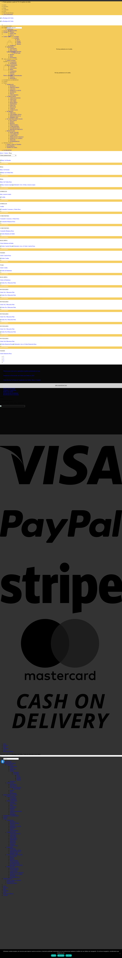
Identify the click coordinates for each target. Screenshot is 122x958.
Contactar (5, 9)
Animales (12, 66)
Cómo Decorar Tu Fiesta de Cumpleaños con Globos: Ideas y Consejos (22, 380)
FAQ (4, 11)
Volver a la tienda (7, 75)
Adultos (12, 32)
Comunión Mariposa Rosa (7, 231)
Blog (4, 8)
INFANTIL (13, 107)
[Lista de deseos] (0, 162)
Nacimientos (13, 57)
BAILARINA (13, 102)
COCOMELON (14, 134)
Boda (11, 56)
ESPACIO (13, 105)
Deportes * (13, 72)
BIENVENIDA (14, 125)
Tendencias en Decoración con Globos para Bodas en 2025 (18, 375)
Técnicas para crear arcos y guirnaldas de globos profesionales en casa (21, 371)
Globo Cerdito (4, 267)
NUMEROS (10, 111)
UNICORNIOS (14, 95)
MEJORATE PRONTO (16, 129)
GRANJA (12, 89)
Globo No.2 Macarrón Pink (7, 304)
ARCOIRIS (13, 101)
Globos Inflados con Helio (10, 59)
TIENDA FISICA (8, 143)
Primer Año (13, 33)
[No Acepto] (120, 953)
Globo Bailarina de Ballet (6, 243)
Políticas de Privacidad (9, 388)
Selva (18, 39)
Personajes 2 (13, 78)
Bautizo (12, 54)
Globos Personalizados (16, 75)
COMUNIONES (14, 126)
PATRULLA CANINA (16, 138)
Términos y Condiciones (9, 390)
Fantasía (12, 74)
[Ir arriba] (0, 756)
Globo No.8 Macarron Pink (7, 341)
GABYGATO (14, 135)
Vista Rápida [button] (4, 163)
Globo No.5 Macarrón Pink (7, 329)
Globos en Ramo (11, 60)
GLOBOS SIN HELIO (9, 27)
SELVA (12, 93)
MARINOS (13, 92)
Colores (5, 81)
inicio (4, 5)
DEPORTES (13, 104)
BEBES (12, 122)
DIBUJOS (13, 113)
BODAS (12, 123)
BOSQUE (12, 86)
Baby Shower (13, 50)
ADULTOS (13, 99)
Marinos (19, 44)
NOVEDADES (7, 26)
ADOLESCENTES (15, 98)
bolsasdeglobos (11, 146)
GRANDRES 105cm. (16, 114)
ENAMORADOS (15, 128)
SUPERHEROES (15, 141)
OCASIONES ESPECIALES (14, 119)
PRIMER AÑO (14, 117)
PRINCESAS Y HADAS (16, 137)
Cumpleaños (10, 29)
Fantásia (19, 42)
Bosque (19, 41)
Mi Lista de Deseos (8, 13)
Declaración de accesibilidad (10, 393)
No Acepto (61, 955)
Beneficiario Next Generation (11, 394)
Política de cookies (8, 391)
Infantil (12, 771)
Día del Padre (16, 53)
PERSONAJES (11, 131)
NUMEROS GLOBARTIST (11, 80)
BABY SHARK (14, 132)
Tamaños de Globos (12, 147)
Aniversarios (13, 48)
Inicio (1, 153)
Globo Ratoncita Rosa (6, 353)
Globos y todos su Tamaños (14, 144)
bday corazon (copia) (5, 194)
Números (12, 77)
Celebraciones (10, 47)
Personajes (16, 36)
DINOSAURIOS (14, 87)
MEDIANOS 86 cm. (15, 116)
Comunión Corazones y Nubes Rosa (9, 218)
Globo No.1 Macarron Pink (7, 292)
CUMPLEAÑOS (11, 96)
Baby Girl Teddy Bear (6, 182)
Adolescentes (13, 30)
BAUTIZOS (13, 120)
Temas (5, 83)
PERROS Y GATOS (15, 90)
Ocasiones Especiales (15, 51)
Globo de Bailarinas (5, 280)
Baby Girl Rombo (4, 169)
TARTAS (12, 108)
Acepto (54, 955)
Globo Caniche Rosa (5, 255)
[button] (9, 36)
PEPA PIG (13, 140)
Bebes (11, 69)
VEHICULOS (14, 110)
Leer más (68, 955)
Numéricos (13, 45)
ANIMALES (10, 84)
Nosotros (5, 6)
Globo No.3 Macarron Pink (7, 317)
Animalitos (16, 38)
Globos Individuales (12, 65)
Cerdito (2, 206)
